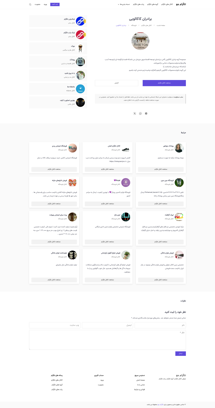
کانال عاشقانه (70, 91)
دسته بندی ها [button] (125, 4)
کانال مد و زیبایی (69, 77)
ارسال (180, 353)
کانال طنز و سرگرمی (69, 50)
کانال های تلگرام (167, 4)
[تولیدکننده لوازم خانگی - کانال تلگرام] (72, 255)
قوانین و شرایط (139, 389)
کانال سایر (71, 23)
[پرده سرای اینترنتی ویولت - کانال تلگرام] (72, 217)
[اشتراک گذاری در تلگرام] (146, 113)
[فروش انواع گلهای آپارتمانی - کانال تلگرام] (125, 255)
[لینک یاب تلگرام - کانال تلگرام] (80, 34)
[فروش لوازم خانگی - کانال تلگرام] (179, 255)
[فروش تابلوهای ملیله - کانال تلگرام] (72, 182)
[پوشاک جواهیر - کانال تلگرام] (179, 148)
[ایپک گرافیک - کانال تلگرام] (179, 217)
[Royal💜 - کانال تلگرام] (125, 182)
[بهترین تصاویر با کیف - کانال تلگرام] (80, 102)
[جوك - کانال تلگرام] (80, 48)
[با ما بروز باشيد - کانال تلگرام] (80, 75)
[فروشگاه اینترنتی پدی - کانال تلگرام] (72, 148)
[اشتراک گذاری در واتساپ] (140, 113)
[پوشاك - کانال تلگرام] (80, 62)
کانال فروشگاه (169, 150)
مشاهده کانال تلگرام (164, 83)
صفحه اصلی (140, 380)
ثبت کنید (55, 4)
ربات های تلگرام (138, 4)
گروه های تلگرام (152, 4)
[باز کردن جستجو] (30, 4)
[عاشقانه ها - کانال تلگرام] (80, 89)
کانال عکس (71, 104)
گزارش (117, 83)
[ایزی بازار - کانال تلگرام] (125, 217)
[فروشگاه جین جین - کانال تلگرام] (179, 182)
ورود (45, 4)
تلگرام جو (181, 375)
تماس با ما (141, 385)
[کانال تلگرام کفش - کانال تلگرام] (125, 148)
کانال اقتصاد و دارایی (68, 64)
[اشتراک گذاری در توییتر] (135, 113)
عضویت (37, 4)
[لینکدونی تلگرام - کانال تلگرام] (80, 21)
